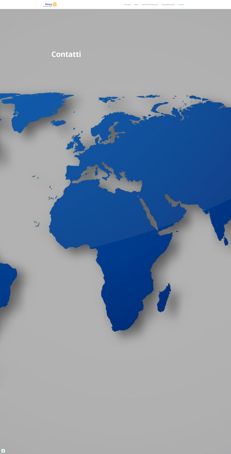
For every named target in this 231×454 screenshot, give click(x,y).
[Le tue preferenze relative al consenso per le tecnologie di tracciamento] (3, 451)
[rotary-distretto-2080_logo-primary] (50, 4)
